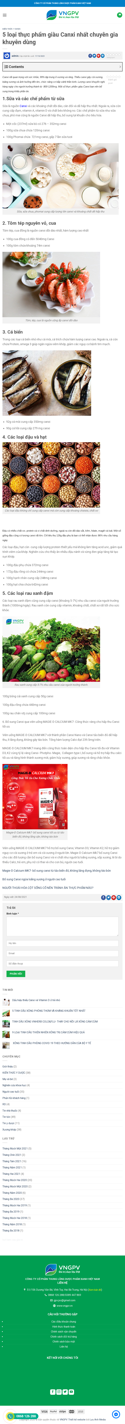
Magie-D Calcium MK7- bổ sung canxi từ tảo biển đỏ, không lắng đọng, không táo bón (56, 870)
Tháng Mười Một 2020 (15, 1186)
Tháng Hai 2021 (11, 1173)
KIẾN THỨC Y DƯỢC (11, 29)
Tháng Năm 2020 (12, 1192)
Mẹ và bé (7, 1079)
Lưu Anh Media (98, 1419)
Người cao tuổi (10, 1091)
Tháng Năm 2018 (12, 1224)
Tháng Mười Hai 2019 (14, 1205)
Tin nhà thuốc (9, 1110)
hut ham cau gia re (12, 1239)
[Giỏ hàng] (119, 15)
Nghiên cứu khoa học (14, 1085)
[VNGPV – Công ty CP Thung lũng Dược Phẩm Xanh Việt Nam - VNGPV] (62, 15)
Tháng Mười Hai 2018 (14, 1218)
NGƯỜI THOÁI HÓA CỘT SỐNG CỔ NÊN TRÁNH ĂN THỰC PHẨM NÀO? (47, 887)
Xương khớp (9, 1129)
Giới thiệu (7, 1066)
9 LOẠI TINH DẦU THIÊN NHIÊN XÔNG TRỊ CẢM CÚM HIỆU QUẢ (48, 1032)
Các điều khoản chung (63, 1321)
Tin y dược (8, 1123)
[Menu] (4, 15)
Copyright (24, 1419)
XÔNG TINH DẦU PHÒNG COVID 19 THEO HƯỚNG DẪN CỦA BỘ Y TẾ (51, 1043)
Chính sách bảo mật (64, 1341)
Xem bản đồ (95, 1290)
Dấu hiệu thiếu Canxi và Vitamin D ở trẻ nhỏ (36, 1000)
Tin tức (6, 1116)
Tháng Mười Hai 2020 (14, 1180)
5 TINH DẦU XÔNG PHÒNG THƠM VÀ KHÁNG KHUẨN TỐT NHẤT (48, 1010)
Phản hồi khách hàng (14, 1098)
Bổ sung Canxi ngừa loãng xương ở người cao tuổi (34, 879)
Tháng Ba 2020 (10, 1199)
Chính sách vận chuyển (63, 1331)
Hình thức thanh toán (63, 1326)
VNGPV (63, 1419)
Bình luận (13, 913)
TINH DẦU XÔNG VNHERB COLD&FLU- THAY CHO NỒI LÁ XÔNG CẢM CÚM (55, 1021)
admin (15, 56)
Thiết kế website (76, 1419)
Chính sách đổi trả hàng (63, 1336)
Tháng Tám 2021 (11, 1161)
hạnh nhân (20, 578)
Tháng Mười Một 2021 (15, 1148)
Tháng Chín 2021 (11, 1154)
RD (4, 1104)
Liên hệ (64, 1346)
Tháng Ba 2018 (10, 1230)
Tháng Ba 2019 (10, 1211)
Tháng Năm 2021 (12, 1167)
